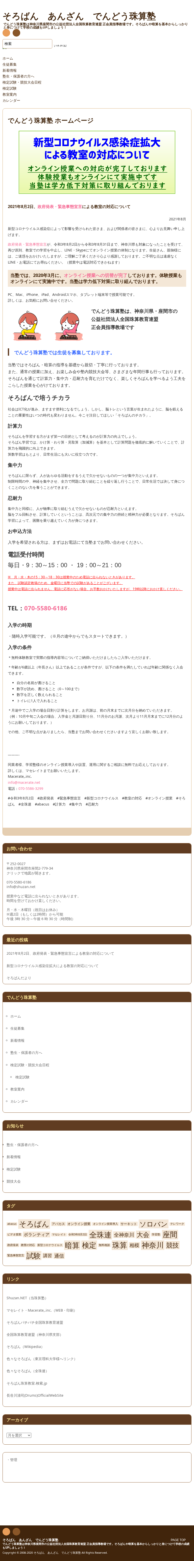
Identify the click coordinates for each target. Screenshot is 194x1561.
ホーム (8, 58)
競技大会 (14, 1181)
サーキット (128, 1224)
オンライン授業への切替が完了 (96, 275)
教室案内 (10, 94)
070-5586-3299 (30, 788)
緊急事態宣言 (15, 1255)
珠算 (119, 1245)
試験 (34, 1255)
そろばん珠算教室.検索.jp (27, 1383)
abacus (11, 1224)
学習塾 (156, 1234)
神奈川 (153, 1245)
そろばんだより (19, 978)
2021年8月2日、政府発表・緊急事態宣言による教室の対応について (60, 953)
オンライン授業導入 (105, 1224)
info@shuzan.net (21, 886)
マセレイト (59, 1234)
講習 (47, 1255)
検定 (89, 1245)
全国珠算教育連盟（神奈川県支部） (35, 1334)
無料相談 (104, 1245)
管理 (13, 1459)
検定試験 (10, 88)
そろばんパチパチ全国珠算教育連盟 (35, 1322)
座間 (170, 1234)
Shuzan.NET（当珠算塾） (27, 1297)
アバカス (58, 1224)
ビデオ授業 (14, 1234)
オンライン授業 (78, 1224)
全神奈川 (124, 1234)
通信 (59, 1256)
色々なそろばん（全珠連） (28, 1370)
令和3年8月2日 (77, 1234)
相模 (134, 1245)
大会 (143, 1235)
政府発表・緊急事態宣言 (60, 206)
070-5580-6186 (45, 608)
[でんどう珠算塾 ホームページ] (97, 191)
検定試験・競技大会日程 (22, 82)
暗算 (72, 1245)
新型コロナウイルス (49, 1245)
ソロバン (153, 1223)
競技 (172, 1245)
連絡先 (16, 33)
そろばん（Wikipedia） (25, 1346)
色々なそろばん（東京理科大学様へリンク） (42, 1358)
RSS (6, 33)
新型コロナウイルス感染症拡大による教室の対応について (53, 966)
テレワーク (177, 1224)
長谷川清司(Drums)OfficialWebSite (35, 1395)
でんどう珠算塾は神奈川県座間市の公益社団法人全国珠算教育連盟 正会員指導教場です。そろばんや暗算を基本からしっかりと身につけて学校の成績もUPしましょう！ (96, 1545)
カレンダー (11, 100)
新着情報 (10, 70)
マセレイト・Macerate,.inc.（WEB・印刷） (42, 1310)
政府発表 (12, 1245)
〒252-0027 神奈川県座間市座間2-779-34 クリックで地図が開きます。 (30, 868)
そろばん (34, 1224)
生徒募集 (10, 64)
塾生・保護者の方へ (18, 76)
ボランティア (37, 1234)
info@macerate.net (24, 782)
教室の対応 (28, 1245)
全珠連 (100, 1234)
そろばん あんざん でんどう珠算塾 (30, 1540)
